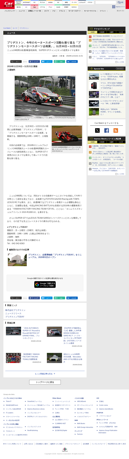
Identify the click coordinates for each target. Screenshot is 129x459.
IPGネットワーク (102, 420)
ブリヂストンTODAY (14, 317)
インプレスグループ (98, 444)
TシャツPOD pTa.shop (107, 423)
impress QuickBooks (106, 409)
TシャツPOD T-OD (62, 409)
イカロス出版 (79, 398)
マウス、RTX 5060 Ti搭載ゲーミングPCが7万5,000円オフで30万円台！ (112, 85)
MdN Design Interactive (85, 427)
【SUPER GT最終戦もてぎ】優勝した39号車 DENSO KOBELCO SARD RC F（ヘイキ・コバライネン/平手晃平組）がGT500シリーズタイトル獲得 (72, 335)
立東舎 (57, 413)
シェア (36, 61)
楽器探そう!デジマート (63, 405)
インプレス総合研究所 (13, 409)
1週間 (111, 32)
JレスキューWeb (83, 413)
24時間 (102, 32)
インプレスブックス (34, 427)
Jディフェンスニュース (85, 405)
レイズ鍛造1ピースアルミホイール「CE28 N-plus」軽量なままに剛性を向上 (112, 76)
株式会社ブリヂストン (15, 310)
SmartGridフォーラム (34, 401)
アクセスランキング (102, 29)
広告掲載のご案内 (42, 444)
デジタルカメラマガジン (14, 427)
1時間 (92, 32)
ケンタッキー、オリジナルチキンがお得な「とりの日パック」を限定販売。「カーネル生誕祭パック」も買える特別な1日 (108, 159)
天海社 (101, 401)
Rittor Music (57, 398)
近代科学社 (56, 427)
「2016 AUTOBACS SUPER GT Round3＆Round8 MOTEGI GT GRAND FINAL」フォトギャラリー (31, 333)
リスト (25, 61)
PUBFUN (100, 413)
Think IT (8, 401)
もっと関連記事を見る (44, 374)
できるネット (10, 431)
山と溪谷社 (56, 416)
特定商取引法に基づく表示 (117, 444)
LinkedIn (73, 61)
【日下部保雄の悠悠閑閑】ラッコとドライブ (107, 36)
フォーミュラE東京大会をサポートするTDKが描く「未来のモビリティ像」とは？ (112, 94)
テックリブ (78, 431)
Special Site (99, 69)
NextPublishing (32, 430)
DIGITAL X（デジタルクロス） (37, 416)
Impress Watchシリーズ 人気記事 (107, 139)
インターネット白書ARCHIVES (16, 435)
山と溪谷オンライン (62, 420)
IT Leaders (9, 413)
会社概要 (86, 444)
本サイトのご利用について (12, 444)
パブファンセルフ (105, 416)
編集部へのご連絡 (56, 444)
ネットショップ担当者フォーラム (38, 405)
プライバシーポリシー (72, 444)
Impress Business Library (36, 409)
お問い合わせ (28, 444)
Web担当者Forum (12, 405)
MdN (76, 420)
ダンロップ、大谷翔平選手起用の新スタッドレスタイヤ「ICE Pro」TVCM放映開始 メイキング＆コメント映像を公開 (108, 47)
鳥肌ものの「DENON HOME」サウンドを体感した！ (111, 111)
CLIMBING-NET (60, 423)
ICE (98, 398)
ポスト (18, 61)
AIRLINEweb (81, 401)
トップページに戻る (45, 382)
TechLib (80, 434)
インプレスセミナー (34, 413)
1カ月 (121, 32)
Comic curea (103, 405)
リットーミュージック (62, 401)
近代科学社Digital (61, 430)
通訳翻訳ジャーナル (84, 409)
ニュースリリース (13, 313)
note (61, 61)
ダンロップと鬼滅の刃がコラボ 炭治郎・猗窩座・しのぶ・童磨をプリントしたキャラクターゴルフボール (108, 53)
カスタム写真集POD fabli (108, 427)
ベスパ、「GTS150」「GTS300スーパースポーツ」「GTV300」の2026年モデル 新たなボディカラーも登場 (108, 59)
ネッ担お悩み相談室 (13, 420)
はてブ (48, 61)
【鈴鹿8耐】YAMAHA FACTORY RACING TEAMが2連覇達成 (31, 356)
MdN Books (81, 423)
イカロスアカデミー (84, 416)
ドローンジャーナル (13, 416)
